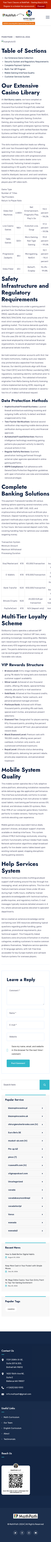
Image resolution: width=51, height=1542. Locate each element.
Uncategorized (15, 1181)
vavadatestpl (14, 1206)
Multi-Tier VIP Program (15, 69)
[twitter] (15, 1533)
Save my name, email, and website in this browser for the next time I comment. (28, 1050)
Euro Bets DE (14, 1132)
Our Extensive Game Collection (19, 58)
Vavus (11, 1214)
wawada (12, 1222)
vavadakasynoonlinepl (19, 1198)
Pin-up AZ (13, 1149)
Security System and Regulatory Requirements (27, 62)
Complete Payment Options (17, 65)
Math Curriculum (11, 1417)
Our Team (8, 1423)
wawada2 (13, 1231)
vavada (11, 1190)
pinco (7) (12, 1157)
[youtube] (35, 1533)
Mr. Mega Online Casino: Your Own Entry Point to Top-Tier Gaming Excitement (24, 1281)
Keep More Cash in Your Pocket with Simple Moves (23, 1267)
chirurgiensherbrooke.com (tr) (23, 1124)
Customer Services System (17, 77)
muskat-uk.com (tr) (17, 1141)
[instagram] (29, 1533)
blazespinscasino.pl (17, 1108)
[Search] (45, 1085)
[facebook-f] (22, 1533)
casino (11, 1309)
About (6, 1433)
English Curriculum (12, 1428)
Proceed (41, 6)
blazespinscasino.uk (18, 1116)
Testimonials (9, 1439)
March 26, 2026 (23, 37)
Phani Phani (7, 37)
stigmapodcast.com (18, 1173)
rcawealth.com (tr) (17, 1165)
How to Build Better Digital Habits (19, 1254)
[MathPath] (18, 17)
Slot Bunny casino (12, 99)
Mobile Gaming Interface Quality (20, 73)
